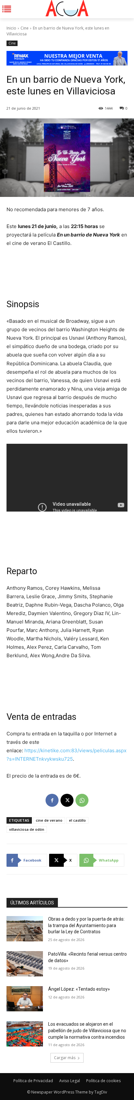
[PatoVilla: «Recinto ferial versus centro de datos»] (25, 963)
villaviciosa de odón (26, 829)
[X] (67, 800)
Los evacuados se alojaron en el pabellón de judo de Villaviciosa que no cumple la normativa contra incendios (87, 1030)
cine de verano (49, 820)
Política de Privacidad (33, 1080)
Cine (24, 28)
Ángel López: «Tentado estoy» (79, 989)
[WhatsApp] (81, 800)
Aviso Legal (69, 1080)
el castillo (77, 820)
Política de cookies (103, 1080)
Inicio (11, 28)
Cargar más (64, 1057)
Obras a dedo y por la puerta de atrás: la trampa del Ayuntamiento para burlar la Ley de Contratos (86, 925)
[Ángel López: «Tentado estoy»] (25, 998)
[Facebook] (52, 800)
